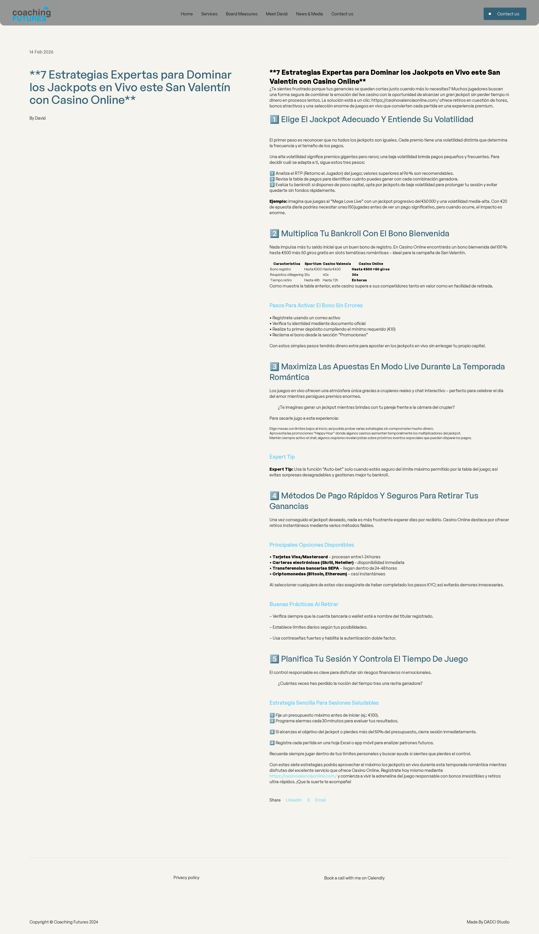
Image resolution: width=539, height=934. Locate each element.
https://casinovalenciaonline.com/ (303, 776)
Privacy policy (186, 877)
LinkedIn (294, 800)
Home (187, 13)
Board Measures (241, 13)
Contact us (342, 13)
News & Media (309, 13)
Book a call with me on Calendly (354, 878)
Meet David (277, 13)
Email (320, 800)
